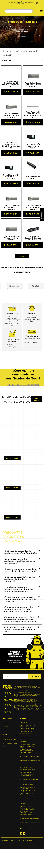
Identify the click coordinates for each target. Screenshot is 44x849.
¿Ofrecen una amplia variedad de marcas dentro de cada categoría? (20, 570)
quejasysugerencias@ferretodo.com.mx (28, 760)
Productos (6, 723)
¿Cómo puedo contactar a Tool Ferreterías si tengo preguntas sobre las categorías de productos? (21, 619)
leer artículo (12, 458)
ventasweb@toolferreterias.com (28, 756)
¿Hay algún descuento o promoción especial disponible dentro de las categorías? (19, 589)
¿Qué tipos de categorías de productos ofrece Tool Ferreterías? (21, 552)
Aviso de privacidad (9, 739)
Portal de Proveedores (7, 696)
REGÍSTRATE (34, 676)
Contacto (6, 727)
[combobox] (19, 11)
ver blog (36, 399)
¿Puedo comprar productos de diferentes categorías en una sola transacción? (20, 599)
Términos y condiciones (10, 743)
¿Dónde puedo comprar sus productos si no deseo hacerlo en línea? (20, 629)
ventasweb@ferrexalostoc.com (28, 779)
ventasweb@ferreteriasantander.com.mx (28, 799)
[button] (38, 12)
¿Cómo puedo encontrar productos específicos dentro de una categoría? (19, 561)
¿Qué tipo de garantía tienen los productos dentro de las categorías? (19, 579)
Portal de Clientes (7, 708)
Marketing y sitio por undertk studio (22, 843)
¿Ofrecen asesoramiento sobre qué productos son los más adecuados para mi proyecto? (19, 609)
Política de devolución (10, 747)
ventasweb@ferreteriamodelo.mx (28, 737)
